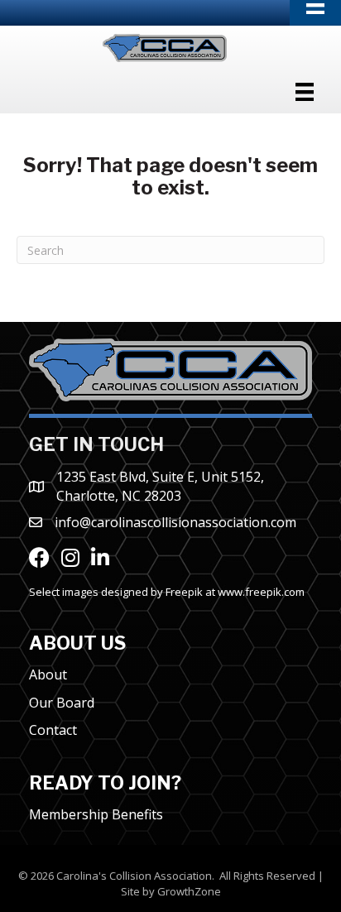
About (48, 674)
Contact (53, 730)
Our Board (61, 703)
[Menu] (305, 91)
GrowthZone (189, 891)
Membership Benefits (96, 814)
